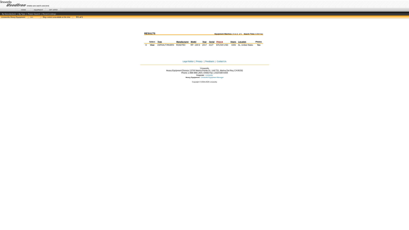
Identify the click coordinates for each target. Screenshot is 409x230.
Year (204, 42)
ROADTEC (181, 45)
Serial (211, 42)
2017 (204, 45)
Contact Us (221, 61)
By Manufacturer (9, 14)
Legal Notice (188, 61)
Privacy (199, 61)
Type (160, 42)
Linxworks (209, 75)
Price (218, 42)
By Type (22, 14)
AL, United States (245, 45)
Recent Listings (49, 14)
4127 (211, 45)
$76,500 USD (222, 45)
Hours (233, 42)
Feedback (209, 61)
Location (242, 42)
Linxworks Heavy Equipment (13, 17)
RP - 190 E (195, 45)
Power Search (34, 14)
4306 (233, 45)
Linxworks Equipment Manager (212, 77)
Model (193, 42)
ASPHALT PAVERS (165, 45)
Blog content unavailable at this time (56, 17)
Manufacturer (182, 42)
